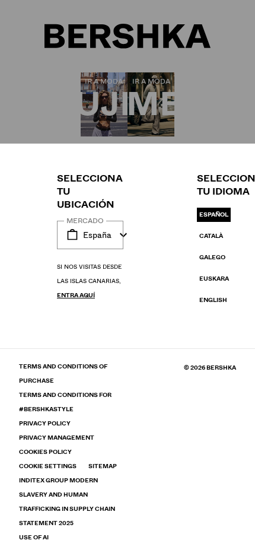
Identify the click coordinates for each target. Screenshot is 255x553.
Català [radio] (211, 235)
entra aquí (76, 295)
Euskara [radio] (214, 278)
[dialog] (127, 276)
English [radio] (213, 299)
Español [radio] (213, 214)
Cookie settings (47, 466)
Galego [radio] (212, 257)
